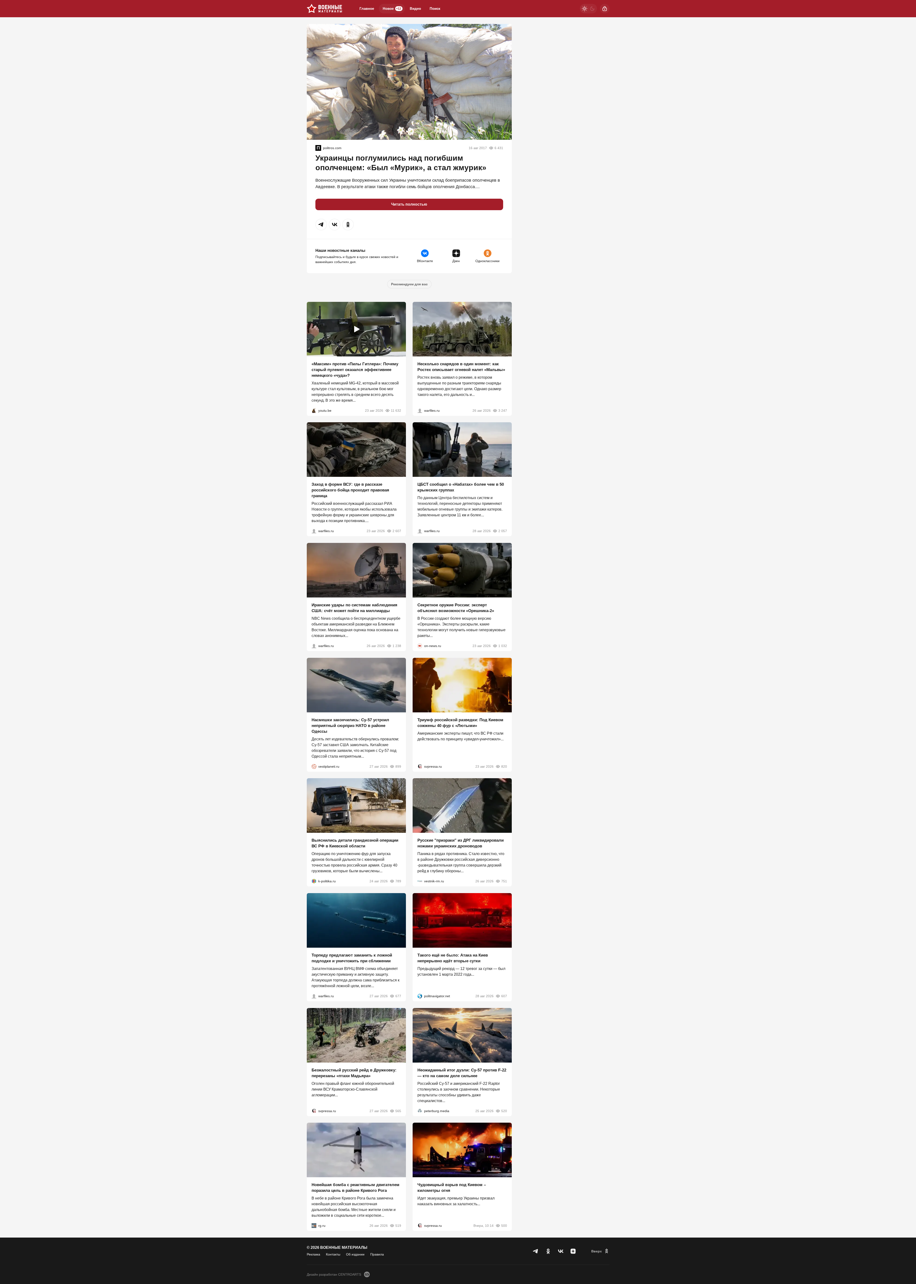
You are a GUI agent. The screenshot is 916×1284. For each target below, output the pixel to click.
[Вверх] (600, 1251)
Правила (377, 1254)
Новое (392, 8)
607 (504, 996)
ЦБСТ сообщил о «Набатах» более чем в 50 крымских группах (460, 487)
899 (398, 766)
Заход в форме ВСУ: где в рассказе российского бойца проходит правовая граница (350, 490)
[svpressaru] (419, 766)
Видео (415, 8)
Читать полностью (409, 204)
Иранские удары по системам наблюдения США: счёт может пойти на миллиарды (354, 608)
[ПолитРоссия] (318, 148)
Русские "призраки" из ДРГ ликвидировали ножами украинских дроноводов (460, 843)
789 (398, 881)
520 (504, 1111)
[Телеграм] (535, 1251)
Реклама (313, 1254)
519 (398, 1226)
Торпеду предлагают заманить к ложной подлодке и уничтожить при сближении (352, 958)
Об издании (355, 1254)
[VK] (560, 1251)
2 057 (502, 531)
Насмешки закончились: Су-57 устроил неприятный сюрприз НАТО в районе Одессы (350, 725)
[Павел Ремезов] (314, 531)
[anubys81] (314, 410)
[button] (321, 224)
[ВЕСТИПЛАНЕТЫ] (314, 766)
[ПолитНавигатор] (419, 996)
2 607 (397, 531)
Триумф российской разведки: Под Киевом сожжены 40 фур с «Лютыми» (460, 722)
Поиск (435, 8)
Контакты (333, 1254)
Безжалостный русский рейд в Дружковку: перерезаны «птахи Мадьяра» (354, 1073)
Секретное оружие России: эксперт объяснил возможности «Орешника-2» (455, 608)
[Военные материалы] (324, 8)
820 (504, 766)
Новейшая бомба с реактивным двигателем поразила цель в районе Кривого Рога (355, 1188)
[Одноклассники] (548, 1251)
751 (504, 881)
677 (398, 996)
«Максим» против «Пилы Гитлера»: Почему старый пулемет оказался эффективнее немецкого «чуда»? (355, 369)
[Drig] (419, 881)
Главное (366, 8)
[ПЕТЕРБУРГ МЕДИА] (419, 1110)
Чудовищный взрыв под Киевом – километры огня (451, 1188)
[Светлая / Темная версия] (588, 8)
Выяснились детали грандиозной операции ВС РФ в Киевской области (355, 843)
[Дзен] (573, 1251)
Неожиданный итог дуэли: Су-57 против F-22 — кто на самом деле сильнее (461, 1073)
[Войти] (604, 8)
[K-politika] (314, 881)
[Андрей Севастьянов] (419, 410)
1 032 (502, 646)
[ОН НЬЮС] (419, 646)
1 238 (397, 646)
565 (398, 1111)
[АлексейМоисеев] (314, 1225)
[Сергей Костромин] (314, 646)
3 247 (502, 410)
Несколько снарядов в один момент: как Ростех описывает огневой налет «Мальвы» (461, 366)
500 (504, 1226)
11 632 (396, 410)
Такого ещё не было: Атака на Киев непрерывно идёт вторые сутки (452, 958)
